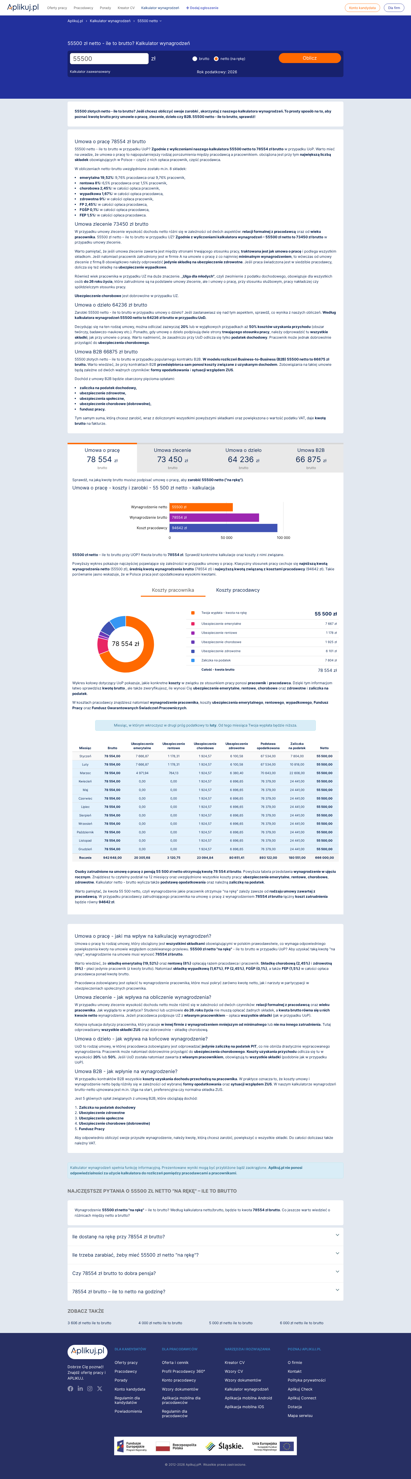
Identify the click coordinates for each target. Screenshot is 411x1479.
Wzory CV (234, 1371)
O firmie (295, 1362)
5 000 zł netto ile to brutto (231, 1323)
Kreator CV (126, 8)
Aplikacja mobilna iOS (244, 1406)
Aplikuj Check (300, 1389)
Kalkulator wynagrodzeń (160, 8)
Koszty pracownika (173, 590)
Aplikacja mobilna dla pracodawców (181, 1400)
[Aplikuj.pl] (88, 1352)
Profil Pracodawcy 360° (183, 1371)
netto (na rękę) (232, 58)
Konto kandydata (362, 8)
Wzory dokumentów (180, 1389)
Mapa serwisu (300, 1415)
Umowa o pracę (102, 458)
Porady (105, 8)
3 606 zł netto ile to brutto (89, 1323)
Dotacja (295, 1406)
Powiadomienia (128, 1411)
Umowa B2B (311, 458)
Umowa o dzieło (243, 458)
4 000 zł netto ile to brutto (160, 1323)
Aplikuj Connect (302, 1398)
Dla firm (394, 8)
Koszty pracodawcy (238, 590)
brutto (204, 58)
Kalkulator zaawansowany (90, 71)
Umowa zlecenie (172, 458)
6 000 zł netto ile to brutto (301, 1323)
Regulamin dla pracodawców (175, 1413)
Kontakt (295, 1371)
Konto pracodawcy (179, 1380)
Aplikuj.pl (23, 7)
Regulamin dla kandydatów (127, 1400)
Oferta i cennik (175, 1362)
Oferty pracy (57, 8)
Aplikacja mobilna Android (248, 1398)
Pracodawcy (83, 8)
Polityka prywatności (307, 1380)
